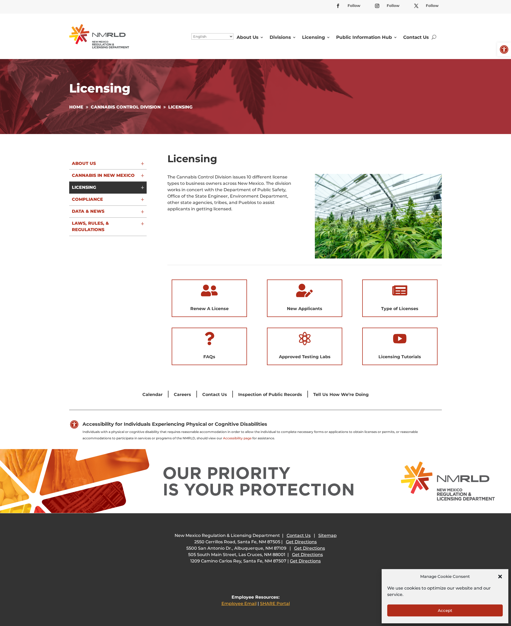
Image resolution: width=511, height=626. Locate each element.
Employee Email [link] (239, 603)
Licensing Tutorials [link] (399, 356)
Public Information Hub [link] (364, 37)
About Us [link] (247, 37)
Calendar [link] (152, 394)
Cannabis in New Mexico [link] (103, 175)
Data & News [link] (88, 211)
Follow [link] (354, 5)
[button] (500, 576)
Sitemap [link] (327, 535)
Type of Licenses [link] (399, 308)
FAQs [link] (209, 356)
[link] (504, 49)
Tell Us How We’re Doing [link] (341, 394)
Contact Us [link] (416, 37)
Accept (445, 610)
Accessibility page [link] (237, 438)
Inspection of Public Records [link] (270, 394)
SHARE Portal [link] (275, 603)
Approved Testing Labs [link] (305, 356)
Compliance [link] (87, 199)
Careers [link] (182, 394)
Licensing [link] (313, 37)
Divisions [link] (280, 37)
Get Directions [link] (301, 541)
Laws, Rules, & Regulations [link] (90, 226)
